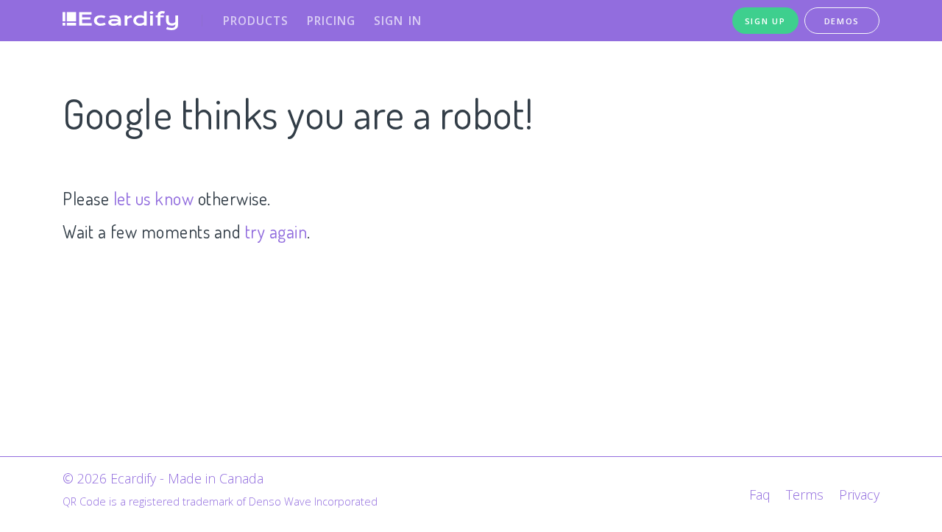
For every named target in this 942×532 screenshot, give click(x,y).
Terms (805, 494)
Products (255, 21)
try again (276, 231)
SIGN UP (765, 20)
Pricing (331, 21)
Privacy (859, 494)
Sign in (398, 21)
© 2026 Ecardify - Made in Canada (163, 478)
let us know (153, 198)
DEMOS (842, 20)
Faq (760, 494)
